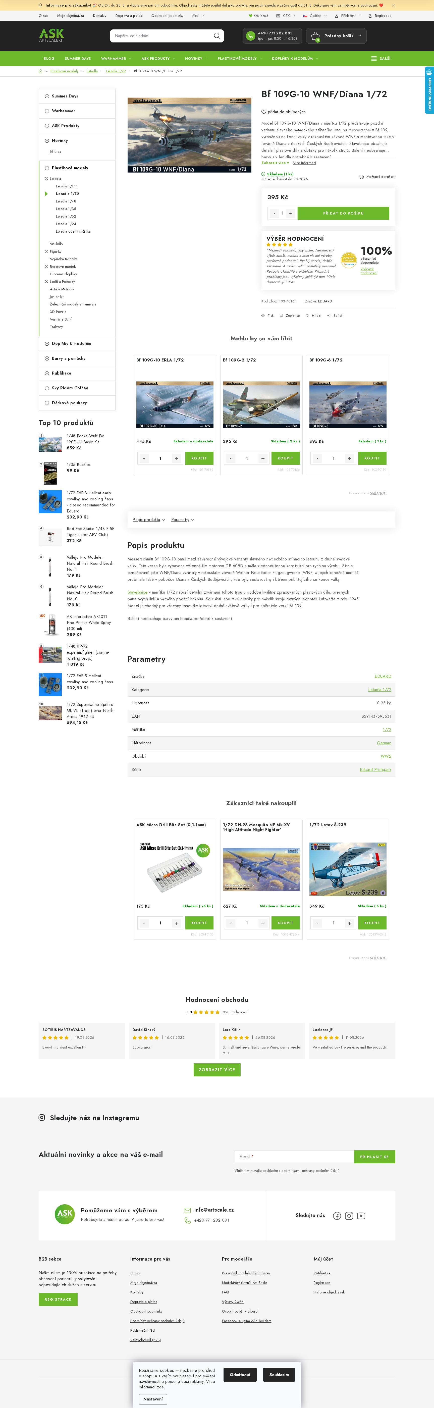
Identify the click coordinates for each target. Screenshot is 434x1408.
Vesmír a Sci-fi (61, 319)
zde (160, 1387)
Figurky (56, 251)
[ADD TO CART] (199, 458)
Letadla (55, 178)
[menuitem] (49, 58)
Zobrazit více (217, 1070)
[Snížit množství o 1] (274, 213)
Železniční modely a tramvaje (73, 304)
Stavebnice (137, 592)
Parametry (180, 520)
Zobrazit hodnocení (369, 271)
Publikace (62, 373)
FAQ (225, 1292)
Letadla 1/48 (66, 201)
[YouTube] (361, 1216)
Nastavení (153, 1399)
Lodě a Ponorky (62, 281)
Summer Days (65, 96)
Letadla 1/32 (66, 216)
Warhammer (63, 111)
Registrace (383, 15)
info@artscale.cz (214, 1210)
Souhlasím (279, 1375)
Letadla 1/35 (66, 208)
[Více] (380, 58)
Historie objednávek (329, 1292)
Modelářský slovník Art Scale (244, 1282)
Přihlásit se (374, 1156)
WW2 (386, 756)
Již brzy (55, 151)
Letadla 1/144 (67, 186)
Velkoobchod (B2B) (145, 1339)
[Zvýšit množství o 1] (290, 213)
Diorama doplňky (63, 274)
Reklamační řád (142, 1330)
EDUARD (325, 301)
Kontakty (99, 15)
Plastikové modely (70, 168)
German (384, 743)
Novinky (60, 140)
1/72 (387, 730)
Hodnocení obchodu (217, 999)
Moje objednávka (70, 15)
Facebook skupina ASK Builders (247, 1320)
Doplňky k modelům (71, 343)
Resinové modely (63, 266)
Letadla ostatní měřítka (73, 231)
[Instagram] (349, 1216)
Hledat (217, 35)
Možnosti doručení (381, 176)
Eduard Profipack (375, 769)
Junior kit (57, 296)
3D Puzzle (58, 311)
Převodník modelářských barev (246, 1273)
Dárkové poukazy (69, 403)
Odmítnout (240, 1375)
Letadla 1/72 (67, 193)
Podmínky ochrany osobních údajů (157, 1320)
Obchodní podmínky (167, 15)
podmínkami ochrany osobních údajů (311, 1170)
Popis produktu (146, 520)
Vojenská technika (64, 259)
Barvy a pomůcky (69, 358)
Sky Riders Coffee (70, 388)
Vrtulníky (56, 243)
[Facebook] (337, 1216)
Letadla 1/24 (66, 223)
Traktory (56, 326)
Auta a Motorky (62, 289)
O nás (43, 15)
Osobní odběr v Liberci (240, 1311)
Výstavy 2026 (233, 1301)
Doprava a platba (129, 15)
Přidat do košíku (343, 213)
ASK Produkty (65, 126)
